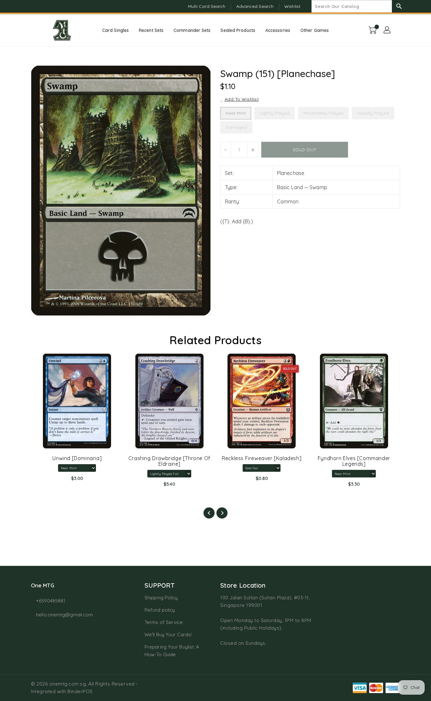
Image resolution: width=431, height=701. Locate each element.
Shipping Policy (161, 598)
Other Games (314, 30)
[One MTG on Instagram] (34, 6)
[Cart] (373, 30)
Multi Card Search (207, 6)
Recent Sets (151, 30)
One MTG (42, 585)
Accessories (277, 30)
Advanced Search (255, 6)
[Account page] (387, 30)
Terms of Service (164, 622)
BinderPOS (80, 691)
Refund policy (160, 610)
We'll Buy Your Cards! (168, 635)
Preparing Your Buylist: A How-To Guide (172, 650)
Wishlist (292, 6)
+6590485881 (50, 601)
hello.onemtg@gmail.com (64, 615)
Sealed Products (238, 30)
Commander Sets (192, 30)
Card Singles (115, 30)
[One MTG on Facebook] (22, 6)
